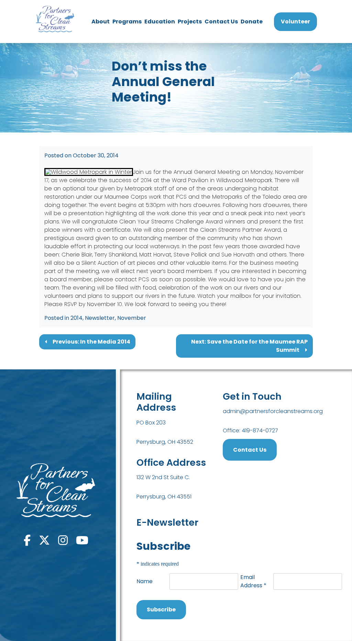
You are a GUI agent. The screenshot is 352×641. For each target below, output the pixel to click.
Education (159, 21)
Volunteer (295, 21)
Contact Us (221, 21)
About (100, 21)
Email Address (253, 581)
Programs (127, 21)
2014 (76, 318)
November (131, 318)
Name (144, 581)
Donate (252, 21)
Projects (190, 21)
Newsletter (100, 318)
